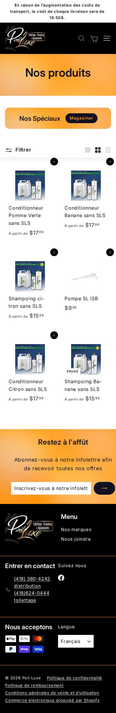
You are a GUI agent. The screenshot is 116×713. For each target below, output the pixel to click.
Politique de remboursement (34, 685)
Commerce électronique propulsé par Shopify (52, 700)
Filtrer (23, 150)
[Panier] (94, 38)
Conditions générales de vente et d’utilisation (52, 692)
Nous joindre (76, 539)
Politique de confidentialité (74, 677)
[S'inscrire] (104, 488)
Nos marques (76, 529)
